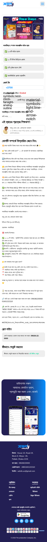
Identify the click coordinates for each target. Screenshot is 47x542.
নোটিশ (11, 495)
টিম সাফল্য (12, 487)
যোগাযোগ (11, 491)
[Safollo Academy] (8, 4)
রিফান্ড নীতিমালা (35, 495)
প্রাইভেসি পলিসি (35, 487)
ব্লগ (10, 499)
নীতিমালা (35, 491)
